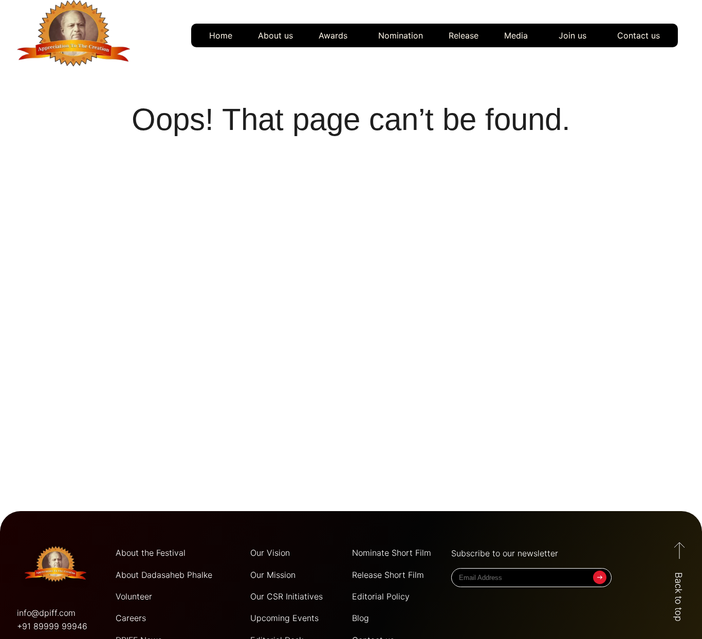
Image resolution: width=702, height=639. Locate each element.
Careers (131, 618)
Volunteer (134, 596)
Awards (333, 35)
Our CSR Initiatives (286, 596)
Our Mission (272, 575)
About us (275, 35)
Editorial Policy (381, 596)
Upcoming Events (284, 618)
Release (463, 35)
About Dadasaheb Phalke (164, 575)
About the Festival (151, 553)
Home (220, 35)
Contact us (638, 35)
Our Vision (270, 553)
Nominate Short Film (391, 553)
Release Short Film (388, 575)
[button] (335, 35)
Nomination (400, 35)
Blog (360, 618)
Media (516, 35)
